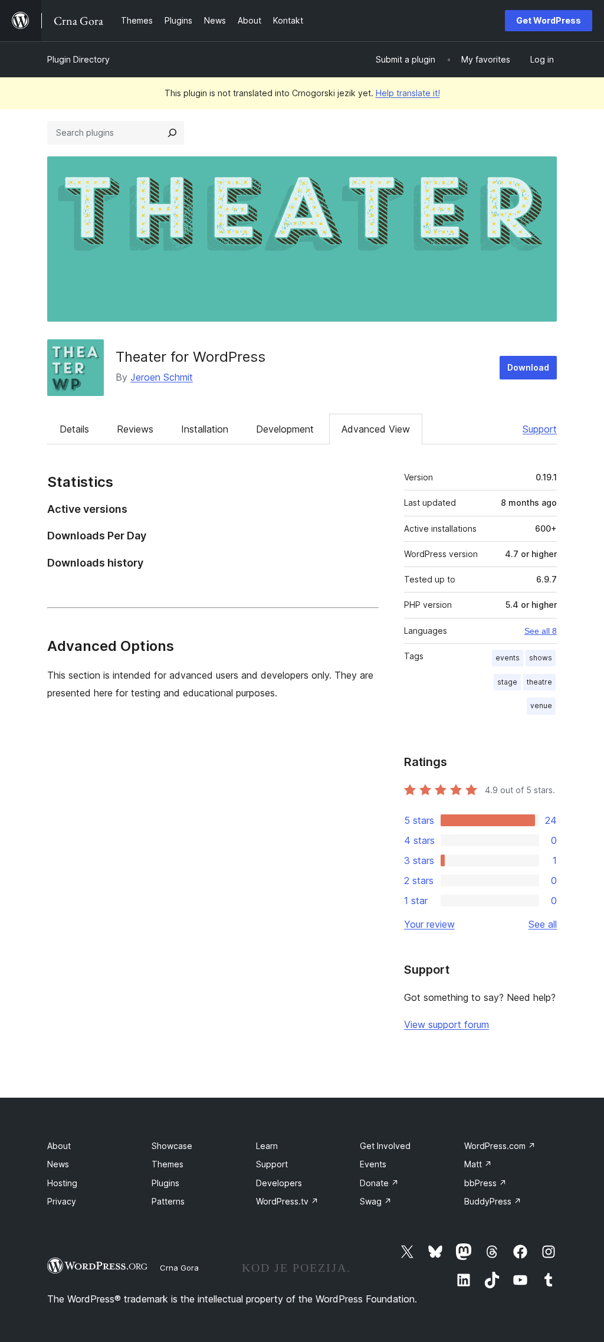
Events (373, 1164)
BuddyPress (492, 1201)
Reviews (135, 429)
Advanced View (376, 429)
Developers (279, 1183)
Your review (429, 924)
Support (540, 429)
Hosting (62, 1183)
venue (541, 705)
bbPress (485, 1183)
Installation (204, 429)
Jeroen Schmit (161, 377)
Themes (167, 1164)
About (59, 1146)
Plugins (165, 1183)
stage (507, 681)
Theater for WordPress (190, 356)
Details (74, 429)
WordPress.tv (287, 1201)
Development (285, 429)
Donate (379, 1183)
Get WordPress (548, 20)
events (507, 657)
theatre (539, 681)
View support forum (446, 1024)
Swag (376, 1201)
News (58, 1164)
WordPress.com (500, 1146)
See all (542, 924)
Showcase (172, 1146)
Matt (478, 1164)
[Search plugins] (172, 133)
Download (528, 367)
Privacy (61, 1201)
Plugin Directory (78, 59)
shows (540, 657)
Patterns (168, 1201)
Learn (267, 1146)
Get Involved (385, 1146)
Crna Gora (179, 1267)
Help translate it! (408, 93)
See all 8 (540, 631)
